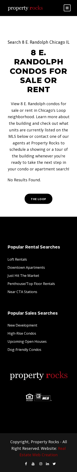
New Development (22, 325)
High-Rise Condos (21, 333)
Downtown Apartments (26, 267)
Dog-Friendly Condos (24, 349)
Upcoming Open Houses (27, 341)
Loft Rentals (17, 259)
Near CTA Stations (22, 291)
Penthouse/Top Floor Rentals (31, 283)
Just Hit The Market (23, 275)
